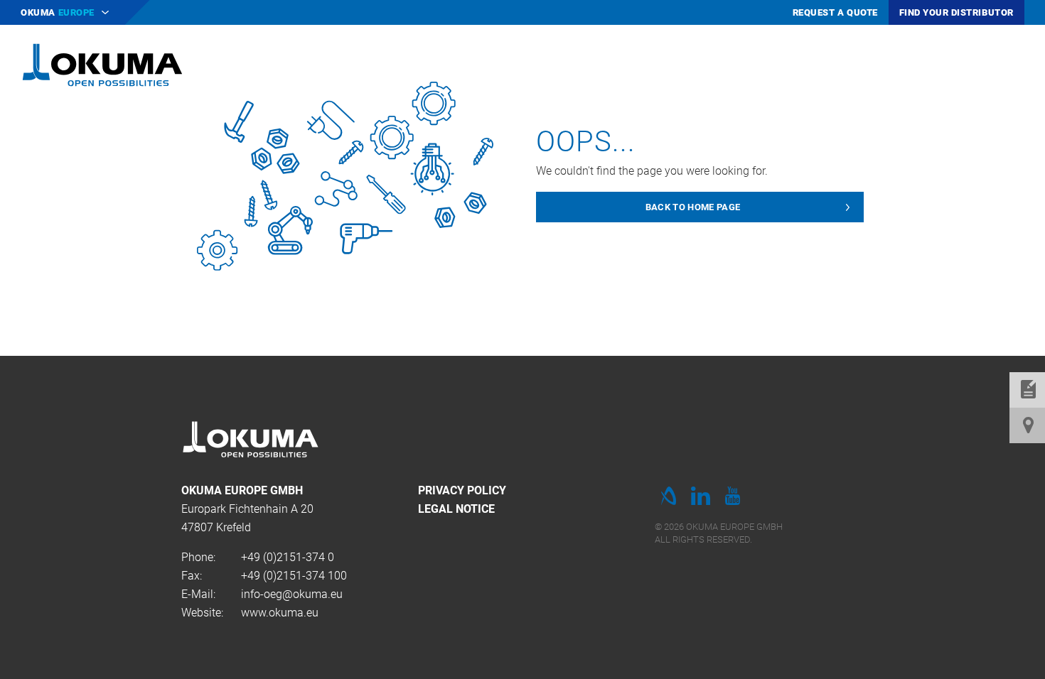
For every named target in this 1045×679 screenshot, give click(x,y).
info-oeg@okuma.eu (292, 594)
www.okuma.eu (279, 612)
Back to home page (693, 207)
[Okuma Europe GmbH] (102, 64)
